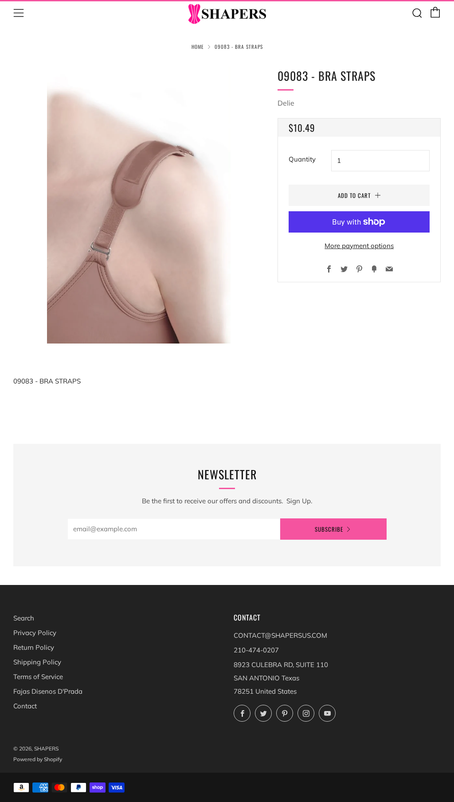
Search (23, 618)
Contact (25, 706)
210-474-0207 (256, 650)
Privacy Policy (34, 632)
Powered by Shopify (37, 759)
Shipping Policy (37, 662)
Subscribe (329, 529)
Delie (286, 103)
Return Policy (33, 647)
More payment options (359, 245)
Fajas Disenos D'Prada (47, 691)
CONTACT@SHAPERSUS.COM (280, 635)
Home (198, 46)
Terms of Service (38, 676)
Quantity (302, 159)
